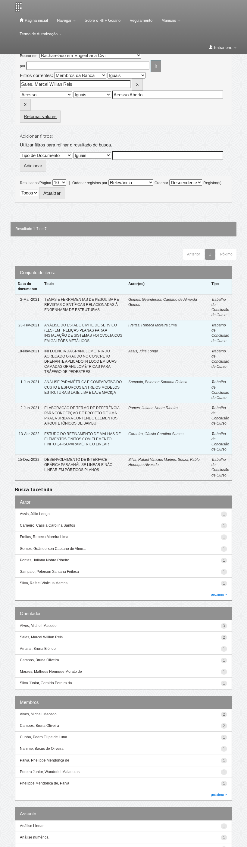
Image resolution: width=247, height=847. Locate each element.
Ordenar (161, 183)
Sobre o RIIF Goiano (102, 20)
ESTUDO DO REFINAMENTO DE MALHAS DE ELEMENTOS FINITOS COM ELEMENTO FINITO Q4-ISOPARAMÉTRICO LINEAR (82, 439)
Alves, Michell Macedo (38, 626)
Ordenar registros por (89, 183)
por (22, 66)
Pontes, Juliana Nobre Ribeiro (153, 408)
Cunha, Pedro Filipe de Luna (43, 737)
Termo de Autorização (39, 34)
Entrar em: (223, 47)
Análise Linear (32, 826)
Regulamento (141, 20)
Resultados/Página (35, 183)
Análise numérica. (34, 837)
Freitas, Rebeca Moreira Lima (152, 325)
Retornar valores (40, 116)
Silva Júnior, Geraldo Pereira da (46, 683)
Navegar (65, 20)
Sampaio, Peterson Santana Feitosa (157, 382)
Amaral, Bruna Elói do (38, 648)
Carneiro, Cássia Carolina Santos (155, 434)
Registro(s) (212, 183)
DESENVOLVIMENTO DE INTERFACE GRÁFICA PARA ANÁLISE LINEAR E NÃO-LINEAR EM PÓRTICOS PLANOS (79, 464)
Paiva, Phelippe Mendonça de (44, 760)
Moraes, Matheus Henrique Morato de (51, 671)
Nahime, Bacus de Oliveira (42, 748)
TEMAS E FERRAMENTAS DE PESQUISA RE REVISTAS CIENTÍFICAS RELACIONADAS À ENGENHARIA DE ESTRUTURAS (81, 304)
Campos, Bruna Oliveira (39, 660)
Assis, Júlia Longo (143, 351)
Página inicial (35, 20)
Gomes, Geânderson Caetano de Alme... (53, 549)
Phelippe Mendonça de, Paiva (44, 783)
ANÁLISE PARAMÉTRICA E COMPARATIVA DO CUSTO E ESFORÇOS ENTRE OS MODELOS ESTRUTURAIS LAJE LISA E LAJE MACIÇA (83, 387)
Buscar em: (29, 56)
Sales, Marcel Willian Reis (41, 637)
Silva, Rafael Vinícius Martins (152, 459)
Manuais (169, 20)
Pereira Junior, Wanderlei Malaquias (50, 772)
